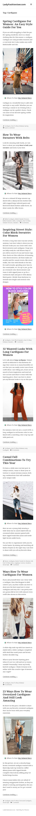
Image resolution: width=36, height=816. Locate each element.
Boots (6, 561)
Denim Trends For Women (22, 561)
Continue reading (10, 120)
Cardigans (8, 126)
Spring (26, 126)
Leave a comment (10, 128)
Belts (14, 221)
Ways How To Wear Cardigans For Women (17, 573)
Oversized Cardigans (25, 801)
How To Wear (15, 126)
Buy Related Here (25, 98)
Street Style (6, 565)
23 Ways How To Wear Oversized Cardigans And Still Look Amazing (17, 696)
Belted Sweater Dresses (22, 219)
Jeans (12, 563)
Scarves (22, 563)
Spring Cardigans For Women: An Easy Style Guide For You (17, 24)
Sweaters (15, 223)
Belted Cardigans (10, 219)
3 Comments (25, 223)
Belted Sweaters (7, 221)
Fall (32, 561)
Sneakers (28, 563)
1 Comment (19, 342)
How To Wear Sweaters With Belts (16, 136)
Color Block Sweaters (17, 340)
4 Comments (8, 685)
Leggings (17, 563)
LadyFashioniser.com (14, 4)
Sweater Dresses (8, 223)
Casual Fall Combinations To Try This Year (17, 460)
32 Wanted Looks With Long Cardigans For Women (17, 352)
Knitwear (21, 126)
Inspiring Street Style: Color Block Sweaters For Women (17, 232)
